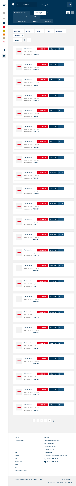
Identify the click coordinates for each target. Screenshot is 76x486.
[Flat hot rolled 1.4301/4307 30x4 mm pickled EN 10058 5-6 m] (19, 361)
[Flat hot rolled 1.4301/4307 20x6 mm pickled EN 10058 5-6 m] (19, 128)
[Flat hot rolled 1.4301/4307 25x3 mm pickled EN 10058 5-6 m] (19, 206)
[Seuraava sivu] (53, 420)
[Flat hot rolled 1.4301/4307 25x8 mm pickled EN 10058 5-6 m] (19, 268)
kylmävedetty (22, 21)
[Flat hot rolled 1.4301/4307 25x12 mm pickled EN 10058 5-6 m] (19, 299)
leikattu (36, 17)
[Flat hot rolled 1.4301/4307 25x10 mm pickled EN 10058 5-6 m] (19, 283)
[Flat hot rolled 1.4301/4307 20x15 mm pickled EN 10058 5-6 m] (19, 190)
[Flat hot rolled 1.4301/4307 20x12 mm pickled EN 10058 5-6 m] (19, 175)
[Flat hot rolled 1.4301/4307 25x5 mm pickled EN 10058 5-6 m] (19, 237)
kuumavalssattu (23, 17)
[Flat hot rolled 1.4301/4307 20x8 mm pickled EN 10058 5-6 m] (19, 144)
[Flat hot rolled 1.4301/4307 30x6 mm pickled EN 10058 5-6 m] (19, 392)
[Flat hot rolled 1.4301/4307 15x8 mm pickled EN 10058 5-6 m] (19, 51)
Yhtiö (16, 458)
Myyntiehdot (68, 482)
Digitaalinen (18, 461)
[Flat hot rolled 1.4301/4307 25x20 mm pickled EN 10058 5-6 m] (19, 330)
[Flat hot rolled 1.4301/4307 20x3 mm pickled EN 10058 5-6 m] (19, 82)
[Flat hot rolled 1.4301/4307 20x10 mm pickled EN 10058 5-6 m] (19, 159)
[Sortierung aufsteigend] (24, 40)
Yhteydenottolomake (21, 470)
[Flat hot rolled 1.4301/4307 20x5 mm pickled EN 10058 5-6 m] (19, 113)
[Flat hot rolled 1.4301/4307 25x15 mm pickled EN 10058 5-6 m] (19, 314)
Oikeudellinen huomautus (55, 482)
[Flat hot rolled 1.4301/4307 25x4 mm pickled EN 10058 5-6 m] (19, 221)
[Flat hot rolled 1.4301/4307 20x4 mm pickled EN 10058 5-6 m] (19, 98)
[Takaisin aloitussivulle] (45, 4)
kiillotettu (35, 21)
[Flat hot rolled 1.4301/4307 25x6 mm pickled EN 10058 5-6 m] (19, 252)
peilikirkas (48, 21)
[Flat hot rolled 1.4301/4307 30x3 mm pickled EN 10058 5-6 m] (19, 345)
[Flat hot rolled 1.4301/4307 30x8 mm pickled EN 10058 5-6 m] (19, 407)
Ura (16, 467)
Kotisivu (17, 455)
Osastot (17, 464)
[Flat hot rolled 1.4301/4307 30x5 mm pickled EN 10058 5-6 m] (19, 376)
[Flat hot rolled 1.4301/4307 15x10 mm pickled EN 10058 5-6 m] (19, 67)
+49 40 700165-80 (53, 461)
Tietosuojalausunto (66, 479)
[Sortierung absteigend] (29, 40)
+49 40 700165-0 (52, 458)
